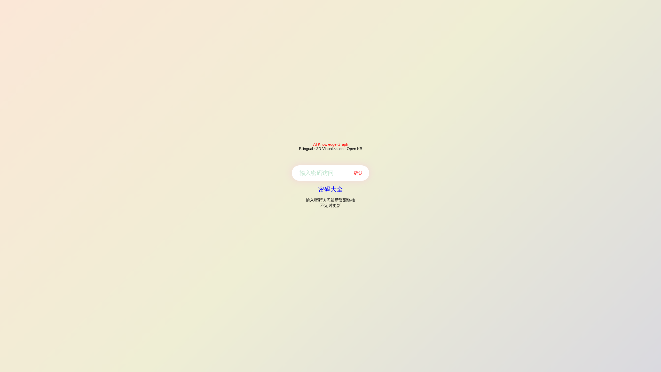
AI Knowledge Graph (330, 144)
